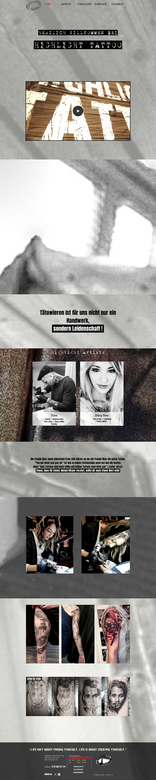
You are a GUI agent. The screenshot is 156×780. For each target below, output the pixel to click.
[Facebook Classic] (55, 774)
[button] (68, 4)
